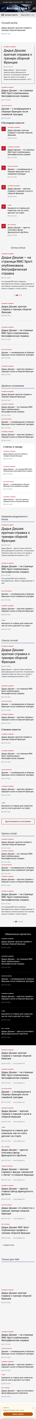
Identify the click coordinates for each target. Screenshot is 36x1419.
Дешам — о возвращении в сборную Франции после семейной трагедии (16, 111)
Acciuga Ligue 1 (18, 8)
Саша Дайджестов (19, 1063)
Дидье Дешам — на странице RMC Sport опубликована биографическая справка (17, 93)
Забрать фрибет (18, 1414)
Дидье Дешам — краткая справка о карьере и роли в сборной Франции (20, 191)
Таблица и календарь (7, 1166)
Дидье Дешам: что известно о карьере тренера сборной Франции (17, 1211)
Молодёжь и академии (10, 46)
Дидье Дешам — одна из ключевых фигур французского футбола (19, 229)
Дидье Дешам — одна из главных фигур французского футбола (17, 1191)
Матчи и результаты (6, 105)
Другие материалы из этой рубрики (18, 821)
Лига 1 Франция (12, 224)
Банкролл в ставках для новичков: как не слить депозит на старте (19, 210)
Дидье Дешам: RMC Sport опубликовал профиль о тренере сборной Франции (15, 1230)
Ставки (9, 205)
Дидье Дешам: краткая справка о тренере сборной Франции (16, 29)
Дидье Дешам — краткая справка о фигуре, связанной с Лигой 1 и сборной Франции (17, 1172)
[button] (34, 32)
